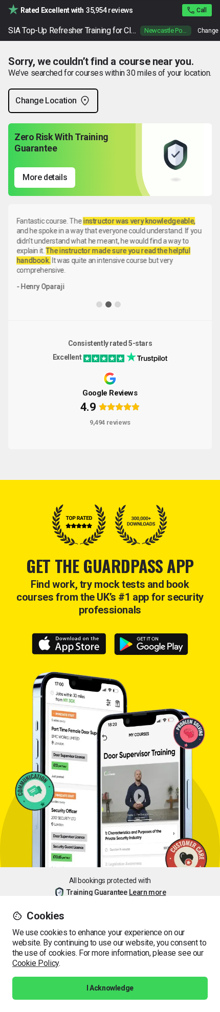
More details (45, 177)
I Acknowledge (110, 988)
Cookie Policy (35, 963)
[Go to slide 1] (99, 304)
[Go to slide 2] (108, 304)
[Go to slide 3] (118, 304)
